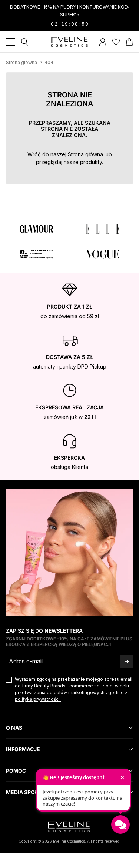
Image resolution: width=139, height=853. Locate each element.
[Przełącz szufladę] (10, 42)
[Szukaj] (24, 42)
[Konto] (102, 42)
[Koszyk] (129, 42)
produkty (91, 162)
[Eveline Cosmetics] (69, 41)
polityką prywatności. (38, 699)
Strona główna (85, 154)
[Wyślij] (126, 661)
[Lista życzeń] (116, 42)
